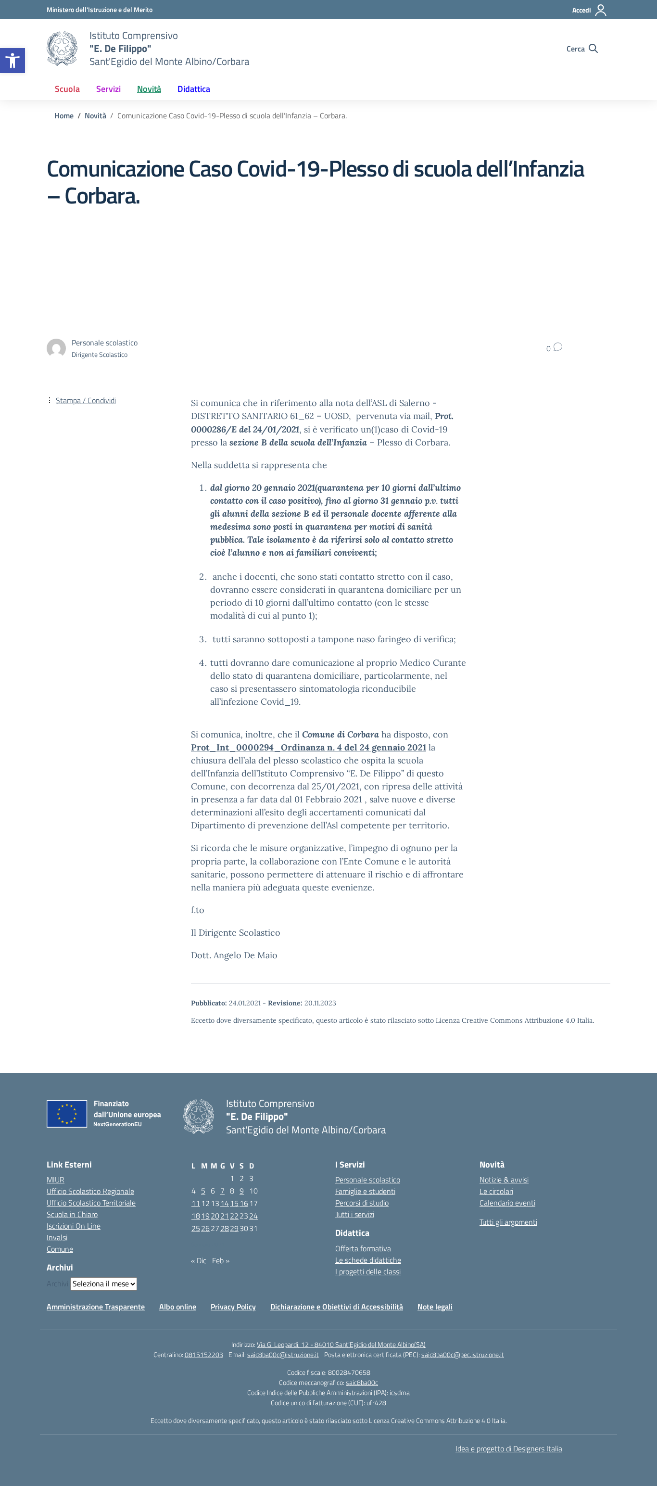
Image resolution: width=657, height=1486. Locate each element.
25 (195, 1228)
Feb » (220, 1260)
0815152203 (204, 1354)
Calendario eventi (507, 1202)
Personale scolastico (367, 1179)
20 (215, 1215)
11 (195, 1203)
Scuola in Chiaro (72, 1214)
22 (234, 1215)
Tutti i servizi (354, 1214)
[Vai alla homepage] (62, 48)
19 (205, 1215)
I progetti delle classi (368, 1271)
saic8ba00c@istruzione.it (283, 1354)
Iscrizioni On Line (74, 1226)
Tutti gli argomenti (508, 1222)
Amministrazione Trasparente (96, 1306)
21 (224, 1215)
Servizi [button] (108, 88)
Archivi (57, 1283)
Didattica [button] (193, 88)
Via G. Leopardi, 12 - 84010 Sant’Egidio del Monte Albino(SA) (341, 1344)
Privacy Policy (233, 1306)
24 (253, 1215)
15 (234, 1203)
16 (244, 1203)
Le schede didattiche (368, 1260)
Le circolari (496, 1191)
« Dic (198, 1260)
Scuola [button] (67, 88)
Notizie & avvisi (504, 1179)
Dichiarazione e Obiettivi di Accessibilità (336, 1306)
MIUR (55, 1179)
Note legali (435, 1306)
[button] (12, 60)
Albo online (177, 1306)
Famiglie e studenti (365, 1191)
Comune (60, 1249)
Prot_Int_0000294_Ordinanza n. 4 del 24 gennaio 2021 (308, 747)
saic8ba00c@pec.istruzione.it (462, 1354)
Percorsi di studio (362, 1202)
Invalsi (57, 1237)
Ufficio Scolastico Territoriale (91, 1202)
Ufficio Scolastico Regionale (90, 1191)
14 (224, 1203)
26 (205, 1228)
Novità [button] (149, 88)
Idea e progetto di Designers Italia (508, 1448)
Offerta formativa (363, 1248)
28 (224, 1228)
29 (234, 1228)
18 (195, 1215)
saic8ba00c (362, 1382)
